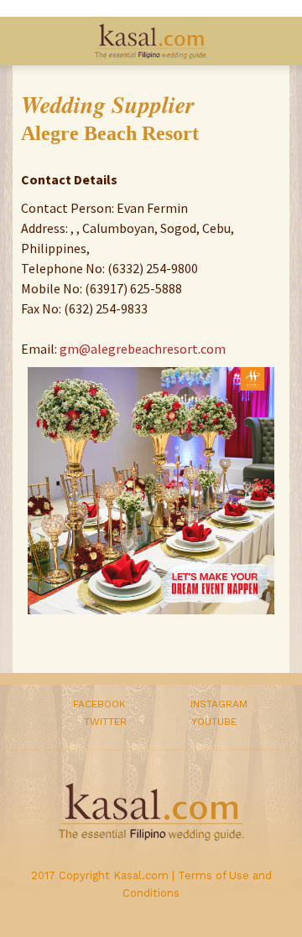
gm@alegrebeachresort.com (143, 348)
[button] (277, 41)
